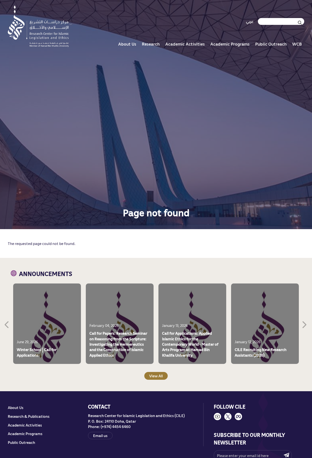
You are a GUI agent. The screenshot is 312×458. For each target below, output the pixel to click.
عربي (250, 21)
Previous (7, 323)
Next (304, 323)
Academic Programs (230, 44)
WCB (297, 44)
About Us (127, 44)
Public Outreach (271, 44)
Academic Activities (185, 44)
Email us (100, 435)
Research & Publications (28, 416)
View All (156, 375)
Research (151, 44)
